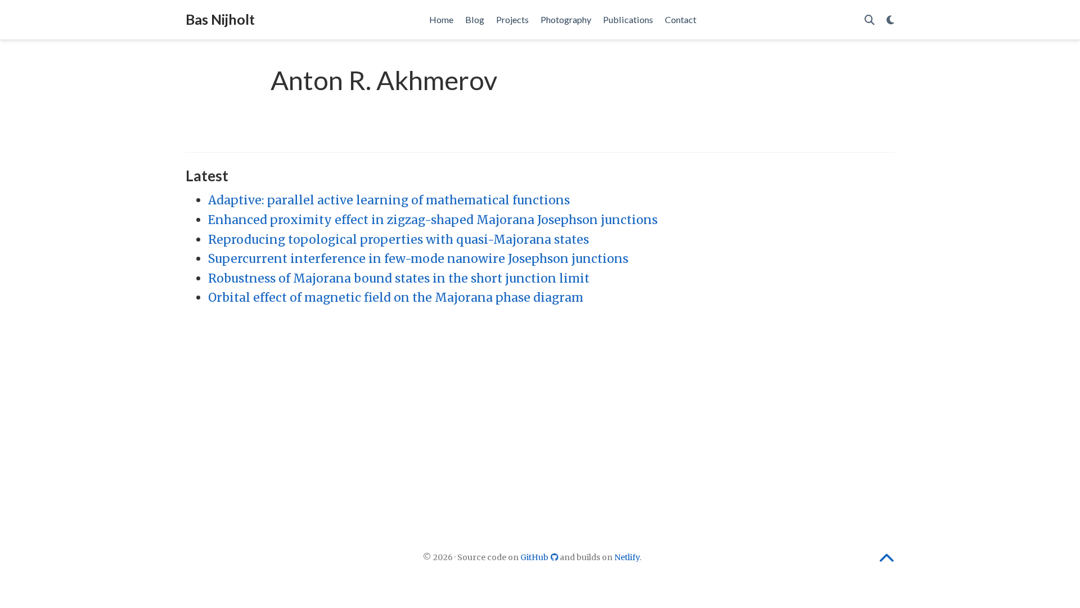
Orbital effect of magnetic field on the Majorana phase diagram (395, 297)
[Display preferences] (890, 20)
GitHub (535, 557)
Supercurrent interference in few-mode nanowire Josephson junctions (418, 258)
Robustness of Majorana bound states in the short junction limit (399, 278)
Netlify (627, 557)
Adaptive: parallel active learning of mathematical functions (389, 200)
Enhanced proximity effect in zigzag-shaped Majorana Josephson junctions (433, 219)
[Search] (870, 20)
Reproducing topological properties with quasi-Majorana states (398, 239)
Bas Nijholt (220, 19)
